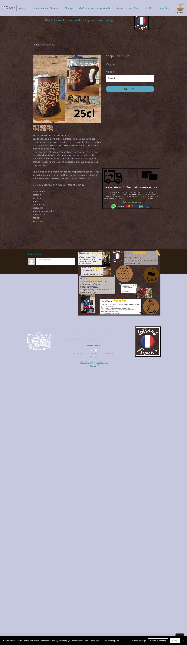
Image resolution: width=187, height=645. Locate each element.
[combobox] (130, 78)
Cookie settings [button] (139, 640)
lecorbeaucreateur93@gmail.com (94, 364)
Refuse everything (158, 640)
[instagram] (96, 350)
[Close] (183, 640)
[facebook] (91, 350)
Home (36, 44)
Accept (175, 640)
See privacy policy (111, 640)
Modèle (111, 71)
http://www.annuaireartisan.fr (93, 362)
